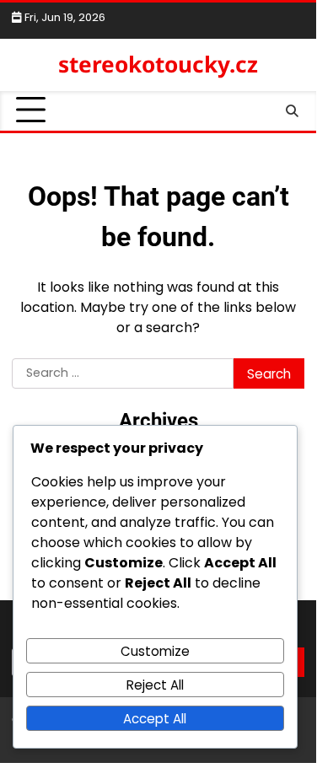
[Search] (291, 110)
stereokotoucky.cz (158, 64)
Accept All (154, 719)
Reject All (155, 685)
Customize (155, 651)
